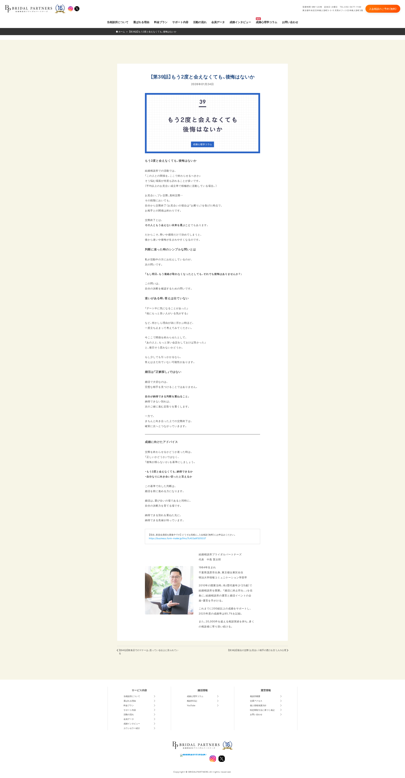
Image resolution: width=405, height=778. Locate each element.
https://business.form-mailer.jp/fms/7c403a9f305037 (177, 538)
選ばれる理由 (141, 22)
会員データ (218, 22)
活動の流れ (200, 22)
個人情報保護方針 (258, 705)
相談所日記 (192, 700)
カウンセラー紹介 (132, 728)
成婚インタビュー (240, 22)
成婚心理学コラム (266, 22)
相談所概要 (255, 696)
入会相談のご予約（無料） (383, 9)
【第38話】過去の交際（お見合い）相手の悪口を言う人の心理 (257, 650)
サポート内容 (180, 22)
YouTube (191, 705)
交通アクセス (256, 700)
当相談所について (117, 22)
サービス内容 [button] (139, 690)
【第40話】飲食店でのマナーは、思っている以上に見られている (148, 652)
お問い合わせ (290, 22)
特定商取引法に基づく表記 (262, 709)
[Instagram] (70, 8)
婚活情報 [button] (203, 690)
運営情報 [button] (266, 690)
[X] (76, 8)
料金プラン (161, 22)
